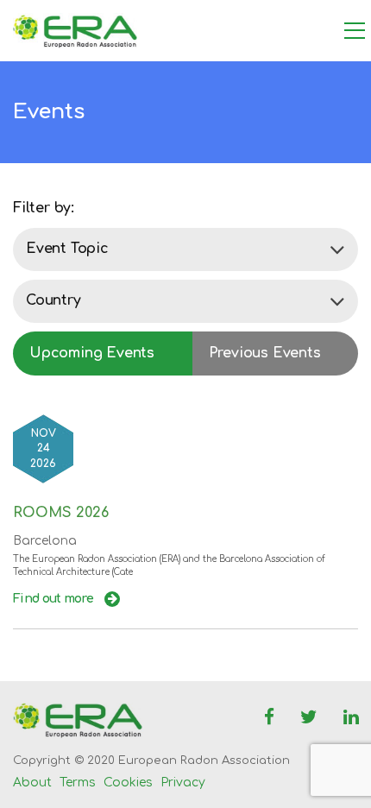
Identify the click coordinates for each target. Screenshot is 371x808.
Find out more (54, 598)
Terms (78, 782)
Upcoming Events (91, 353)
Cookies (128, 782)
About (32, 782)
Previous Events (265, 353)
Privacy (182, 782)
